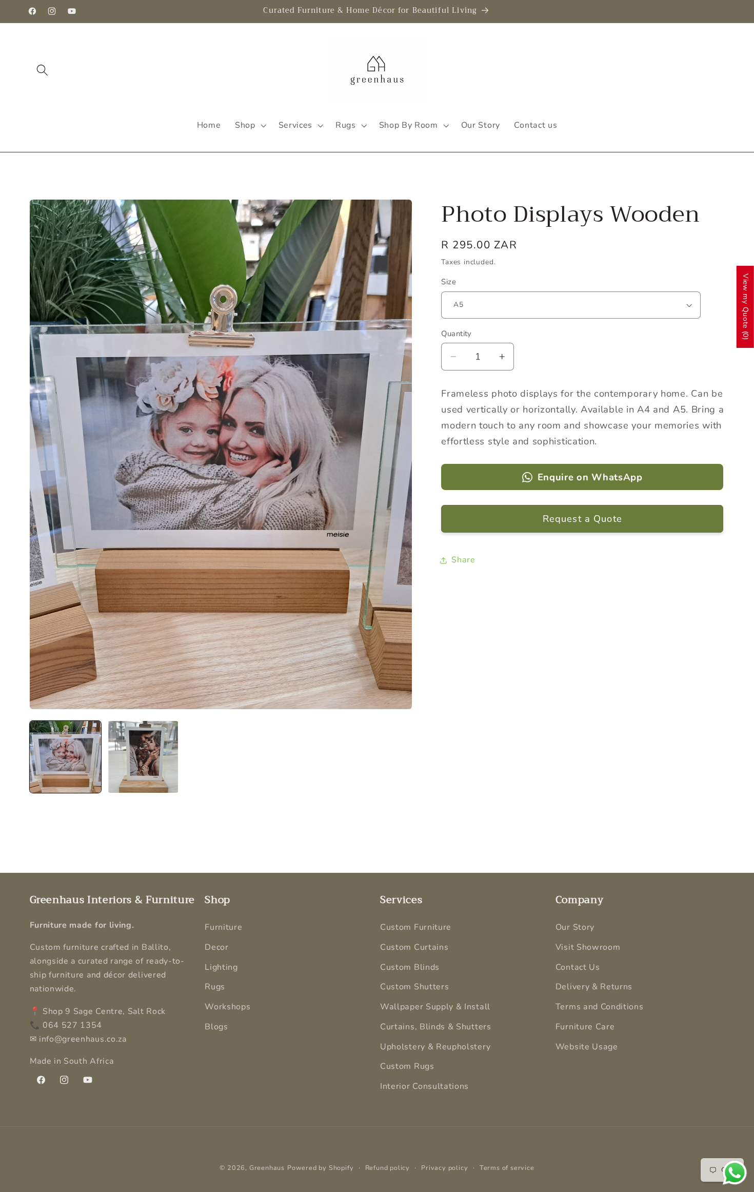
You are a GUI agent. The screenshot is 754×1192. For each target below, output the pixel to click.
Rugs (215, 986)
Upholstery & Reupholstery (435, 1046)
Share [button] (463, 559)
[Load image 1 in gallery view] (66, 757)
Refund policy (387, 1167)
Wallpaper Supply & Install (435, 1006)
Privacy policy (444, 1167)
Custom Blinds (410, 967)
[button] (43, 70)
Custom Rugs (407, 1066)
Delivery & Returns (593, 986)
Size (448, 282)
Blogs (216, 1026)
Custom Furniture (415, 927)
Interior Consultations (424, 1086)
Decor (216, 947)
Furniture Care (585, 1026)
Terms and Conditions (599, 1006)
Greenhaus (267, 1167)
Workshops (227, 1006)
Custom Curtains (414, 947)
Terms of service (507, 1167)
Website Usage (586, 1046)
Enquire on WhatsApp (590, 477)
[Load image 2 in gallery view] (143, 757)
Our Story (574, 927)
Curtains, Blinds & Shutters (435, 1026)
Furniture (223, 927)
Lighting (221, 967)
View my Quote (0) (745, 306)
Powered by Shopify (320, 1167)
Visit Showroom (588, 947)
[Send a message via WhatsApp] (735, 1173)
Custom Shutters (414, 986)
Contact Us (577, 967)
